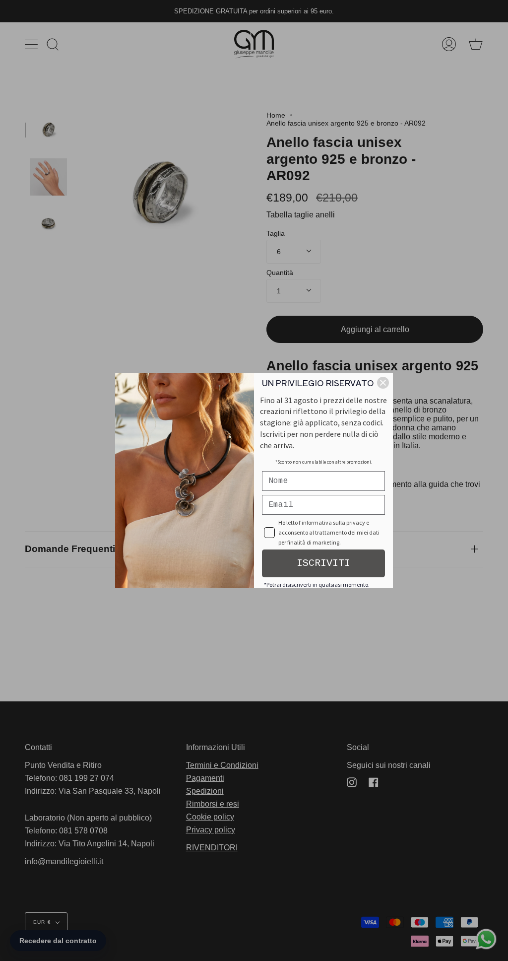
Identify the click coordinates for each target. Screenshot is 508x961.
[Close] (383, 383)
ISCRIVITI (323, 563)
